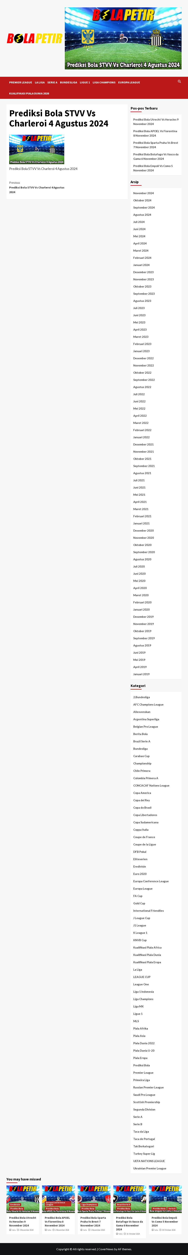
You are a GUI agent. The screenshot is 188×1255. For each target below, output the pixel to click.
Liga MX (138, 1006)
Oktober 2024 (142, 200)
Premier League (143, 1072)
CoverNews (105, 1249)
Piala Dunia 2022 (144, 1043)
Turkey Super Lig (144, 1153)
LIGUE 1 (85, 82)
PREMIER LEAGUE (20, 82)
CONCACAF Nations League (151, 785)
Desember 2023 (143, 272)
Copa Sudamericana (145, 822)
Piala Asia (139, 1035)
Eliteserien (140, 859)
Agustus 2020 (142, 559)
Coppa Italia (141, 829)
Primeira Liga (141, 1080)
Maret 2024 (141, 250)
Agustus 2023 (142, 300)
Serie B (137, 1124)
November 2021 (143, 451)
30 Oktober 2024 (168, 1230)
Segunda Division (144, 1109)
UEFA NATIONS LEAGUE (149, 1161)
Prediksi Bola (141, 1065)
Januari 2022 (141, 437)
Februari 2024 (142, 257)
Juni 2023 (139, 315)
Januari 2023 (141, 351)
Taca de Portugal (144, 1139)
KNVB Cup (140, 940)
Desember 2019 (143, 616)
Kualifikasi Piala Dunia (147, 954)
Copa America (142, 792)
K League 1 (140, 932)
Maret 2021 (141, 509)
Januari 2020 (141, 609)
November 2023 (143, 279)
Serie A (137, 1116)
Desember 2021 (143, 444)
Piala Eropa (140, 1058)
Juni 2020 (139, 573)
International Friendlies (148, 910)
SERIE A (52, 82)
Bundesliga (140, 748)
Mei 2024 (139, 236)
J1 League (139, 925)
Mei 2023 (139, 322)
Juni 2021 (139, 487)
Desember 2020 (143, 530)
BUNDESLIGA (68, 82)
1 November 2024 (98, 1230)
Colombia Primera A (145, 778)
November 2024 (143, 193)
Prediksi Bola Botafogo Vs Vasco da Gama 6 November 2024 (155, 156)
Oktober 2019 (142, 631)
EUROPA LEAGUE (129, 82)
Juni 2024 (139, 229)
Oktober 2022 (142, 372)
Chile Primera (141, 770)
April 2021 (140, 501)
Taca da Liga (141, 1131)
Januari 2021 (141, 523)
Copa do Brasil (142, 807)
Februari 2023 (142, 344)
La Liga (137, 969)
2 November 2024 (62, 1230)
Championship (142, 763)
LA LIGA (40, 82)
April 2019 (140, 667)
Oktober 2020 (142, 545)
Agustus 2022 (142, 387)
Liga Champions (143, 999)
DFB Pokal (139, 851)
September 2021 (144, 466)
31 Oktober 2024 (133, 1234)
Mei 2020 (139, 580)
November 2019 (143, 623)
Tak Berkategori (143, 1146)
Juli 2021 (139, 480)
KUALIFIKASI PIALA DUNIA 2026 (29, 93)
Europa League (143, 888)
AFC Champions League (148, 704)
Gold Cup (139, 903)
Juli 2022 (139, 394)
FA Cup (137, 896)
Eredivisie (139, 866)
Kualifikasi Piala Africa (147, 947)
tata (14, 1230)
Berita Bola (140, 734)
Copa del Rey (141, 800)
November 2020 (143, 537)
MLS (136, 1021)
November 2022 (143, 365)
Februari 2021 (142, 516)
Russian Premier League (148, 1087)
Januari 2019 (141, 674)
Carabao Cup (141, 756)
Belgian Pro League (145, 726)
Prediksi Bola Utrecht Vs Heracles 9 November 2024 (156, 122)
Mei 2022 (139, 408)
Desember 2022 (143, 358)
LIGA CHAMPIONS (104, 82)
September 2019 (144, 638)
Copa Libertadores (145, 815)
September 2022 (144, 379)
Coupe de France (144, 837)
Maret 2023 (141, 336)
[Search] (179, 81)
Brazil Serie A (141, 741)
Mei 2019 (139, 659)
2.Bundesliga (141, 697)
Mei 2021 (139, 494)
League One (141, 984)
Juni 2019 (139, 652)
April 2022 (140, 415)
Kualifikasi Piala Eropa (147, 962)
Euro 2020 (140, 873)
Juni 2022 (139, 401)
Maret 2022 (141, 422)
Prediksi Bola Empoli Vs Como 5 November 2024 (153, 168)
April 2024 (140, 243)
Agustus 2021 (142, 473)
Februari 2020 (142, 602)
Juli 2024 (139, 221)
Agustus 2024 (142, 214)
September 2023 (144, 293)
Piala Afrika (140, 1028)
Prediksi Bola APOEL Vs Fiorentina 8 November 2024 (155, 133)
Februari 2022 (142, 430)
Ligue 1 (138, 1013)
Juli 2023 (139, 308)
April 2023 (140, 329)
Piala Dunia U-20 (143, 1050)
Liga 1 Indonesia (143, 991)
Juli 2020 (139, 566)
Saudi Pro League (144, 1094)
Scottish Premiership (146, 1102)
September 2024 (144, 207)
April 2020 (140, 588)
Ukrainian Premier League (149, 1168)
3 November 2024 (26, 1230)
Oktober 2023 (142, 286)
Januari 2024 (141, 265)
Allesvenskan (141, 711)
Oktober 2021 (142, 458)
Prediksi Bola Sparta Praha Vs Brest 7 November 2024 (155, 145)
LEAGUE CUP (141, 977)
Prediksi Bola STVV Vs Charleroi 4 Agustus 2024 (36, 187)
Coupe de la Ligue (144, 844)
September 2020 (144, 552)
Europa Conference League (151, 881)
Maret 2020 (141, 595)
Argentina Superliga (146, 719)
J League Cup (141, 918)
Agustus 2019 (142, 645)
